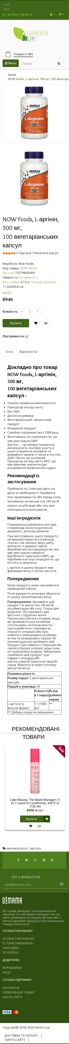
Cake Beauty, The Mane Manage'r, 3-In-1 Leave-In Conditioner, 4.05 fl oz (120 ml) (35, 803)
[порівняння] (39, 826)
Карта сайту (13, 997)
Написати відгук (46, 253)
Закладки (11, 948)
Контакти (11, 988)
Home (12, 75)
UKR (7, 5)
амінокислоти (16, 848)
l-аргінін (35, 848)
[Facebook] (19, 860)
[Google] (35, 860)
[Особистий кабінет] (52, 14)
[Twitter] (27, 860)
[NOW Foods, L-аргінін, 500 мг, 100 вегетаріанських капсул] (34, 179)
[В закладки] (31, 826)
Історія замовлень (18, 943)
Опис (9, 352)
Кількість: (10, 311)
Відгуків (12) (28, 352)
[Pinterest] (44, 860)
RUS (6, 9)
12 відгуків (23, 253)
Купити (16, 323)
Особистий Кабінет (19, 939)
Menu (12, 63)
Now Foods (26, 264)
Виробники (12, 968)
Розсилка (11, 952)
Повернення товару (19, 992)
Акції (7, 972)
